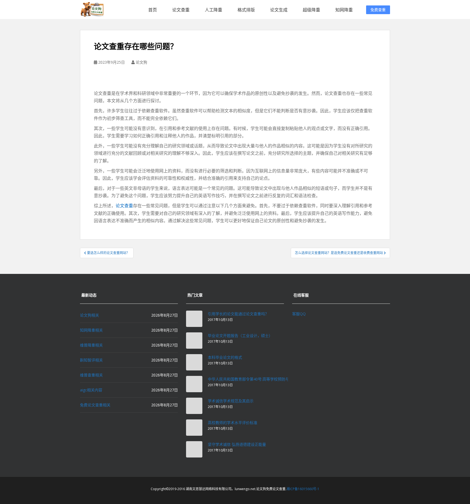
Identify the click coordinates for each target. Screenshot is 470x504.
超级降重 (311, 10)
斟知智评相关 (91, 360)
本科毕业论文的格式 (225, 357)
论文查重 (181, 10)
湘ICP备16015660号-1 (302, 489)
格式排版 (246, 10)
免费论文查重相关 (95, 404)
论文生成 (278, 10)
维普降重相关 (91, 345)
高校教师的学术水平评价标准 (232, 422)
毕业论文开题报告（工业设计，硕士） (240, 335)
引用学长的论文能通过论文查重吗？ (238, 313)
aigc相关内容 (91, 389)
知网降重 (344, 10)
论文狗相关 (89, 315)
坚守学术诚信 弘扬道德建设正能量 (237, 444)
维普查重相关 (91, 375)
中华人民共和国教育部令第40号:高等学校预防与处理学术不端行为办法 (267, 379)
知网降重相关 (91, 330)
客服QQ (299, 313)
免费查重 (378, 9)
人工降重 (213, 10)
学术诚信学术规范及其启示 (230, 400)
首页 (152, 10)
